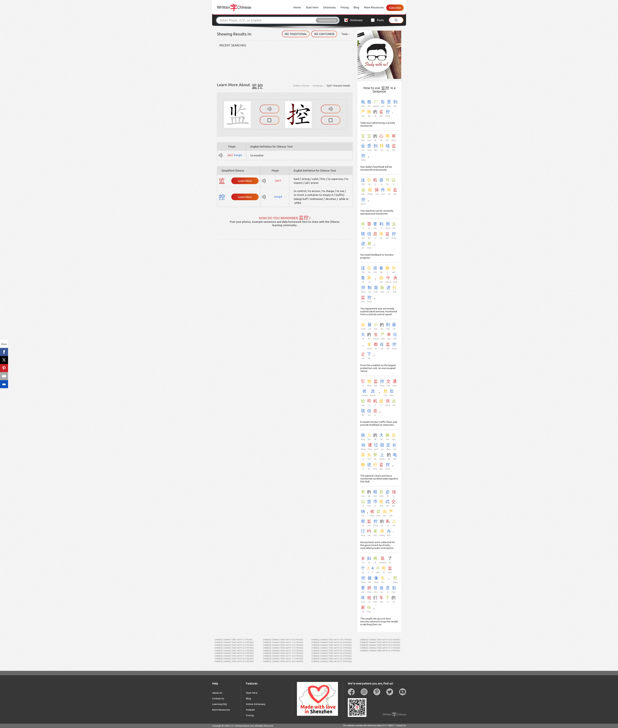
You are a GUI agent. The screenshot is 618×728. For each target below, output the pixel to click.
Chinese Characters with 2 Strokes (234, 642)
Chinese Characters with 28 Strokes (380, 639)
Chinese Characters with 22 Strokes (331, 648)
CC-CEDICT (389, 725)
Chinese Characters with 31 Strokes (380, 648)
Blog (356, 7)
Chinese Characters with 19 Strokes (331, 639)
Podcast (250, 709)
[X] (4, 360)
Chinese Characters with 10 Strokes (283, 639)
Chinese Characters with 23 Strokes (331, 650)
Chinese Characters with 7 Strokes (234, 656)
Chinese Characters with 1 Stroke (234, 639)
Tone (344, 33)
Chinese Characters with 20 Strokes (331, 642)
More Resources (374, 7)
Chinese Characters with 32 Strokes (380, 650)
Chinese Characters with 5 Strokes (234, 650)
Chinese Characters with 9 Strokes (234, 661)
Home (297, 7)
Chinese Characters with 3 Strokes (234, 645)
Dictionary (329, 7)
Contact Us (218, 698)
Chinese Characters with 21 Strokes (331, 645)
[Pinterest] (4, 368)
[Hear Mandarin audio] (269, 109)
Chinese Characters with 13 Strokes (283, 648)
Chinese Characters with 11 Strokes (283, 642)
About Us (217, 692)
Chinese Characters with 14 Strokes (283, 650)
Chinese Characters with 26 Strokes (331, 658)
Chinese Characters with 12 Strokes (283, 645)
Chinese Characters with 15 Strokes (283, 653)
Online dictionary (255, 704)
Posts (380, 20)
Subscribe (395, 7)
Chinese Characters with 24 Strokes (331, 653)
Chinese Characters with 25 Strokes (331, 656)
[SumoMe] (4, 384)
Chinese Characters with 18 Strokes (283, 661)
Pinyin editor (327, 20)
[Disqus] (285, 280)
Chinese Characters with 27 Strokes (331, 661)
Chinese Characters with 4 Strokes (234, 648)
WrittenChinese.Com (244, 726)
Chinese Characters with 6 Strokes (234, 653)
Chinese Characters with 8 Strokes (234, 658)
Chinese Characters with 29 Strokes (380, 642)
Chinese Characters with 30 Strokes (380, 645)
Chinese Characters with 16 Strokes (283, 656)
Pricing (345, 7)
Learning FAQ (219, 704)
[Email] (4, 376)
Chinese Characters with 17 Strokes (283, 658)
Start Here (312, 7)
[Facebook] (4, 352)
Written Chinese (301, 85)
